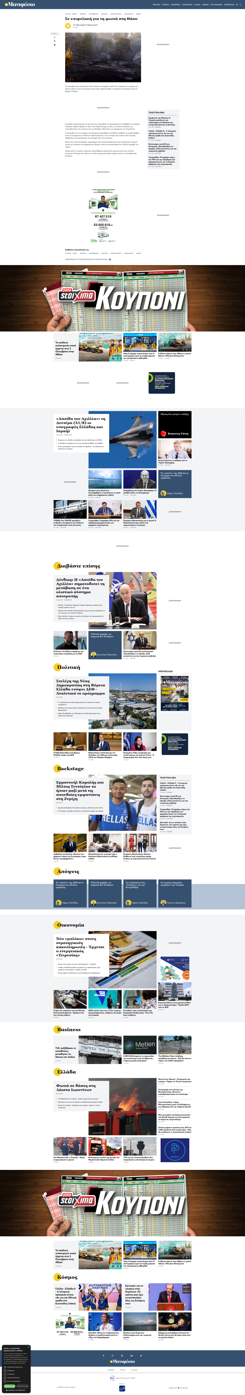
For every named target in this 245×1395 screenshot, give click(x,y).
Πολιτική (68, 667)
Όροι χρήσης (111, 1370)
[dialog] (16, 1369)
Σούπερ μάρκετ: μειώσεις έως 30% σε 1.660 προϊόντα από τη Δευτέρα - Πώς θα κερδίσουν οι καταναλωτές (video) (174, 1129)
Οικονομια (175, 5)
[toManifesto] (20, 4)
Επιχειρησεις (187, 5)
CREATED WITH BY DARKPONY (178, 1388)
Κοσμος (205, 5)
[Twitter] (122, 1355)
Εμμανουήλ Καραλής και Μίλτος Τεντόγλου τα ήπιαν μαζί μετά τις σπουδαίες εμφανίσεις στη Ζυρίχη (80, 790)
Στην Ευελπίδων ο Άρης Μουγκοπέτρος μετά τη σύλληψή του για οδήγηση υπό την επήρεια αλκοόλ (174, 1104)
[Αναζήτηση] (240, 4)
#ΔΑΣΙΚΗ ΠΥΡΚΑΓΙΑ (116, 14)
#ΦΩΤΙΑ (74, 14)
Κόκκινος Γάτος (178, 433)
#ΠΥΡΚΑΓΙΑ (83, 14)
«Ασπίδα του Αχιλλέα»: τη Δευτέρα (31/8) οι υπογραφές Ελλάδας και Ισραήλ (80, 425)
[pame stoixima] (122, 298)
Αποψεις (165, 5)
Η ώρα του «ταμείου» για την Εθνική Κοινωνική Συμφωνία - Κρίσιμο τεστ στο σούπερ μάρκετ (68, 1012)
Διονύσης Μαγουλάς (107, 654)
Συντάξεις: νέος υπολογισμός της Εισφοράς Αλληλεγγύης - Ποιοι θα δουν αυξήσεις (138, 1012)
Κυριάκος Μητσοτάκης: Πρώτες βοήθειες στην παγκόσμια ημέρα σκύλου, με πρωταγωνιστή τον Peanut (139, 856)
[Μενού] (237, 4)
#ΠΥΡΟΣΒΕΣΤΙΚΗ (93, 14)
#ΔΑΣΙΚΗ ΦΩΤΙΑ (128, 14)
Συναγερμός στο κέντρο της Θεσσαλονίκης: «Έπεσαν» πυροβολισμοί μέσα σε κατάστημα (173, 1091)
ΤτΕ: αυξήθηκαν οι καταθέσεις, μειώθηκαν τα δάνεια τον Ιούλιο (65, 1052)
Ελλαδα (197, 5)
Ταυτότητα (122, 1370)
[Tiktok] (141, 1355)
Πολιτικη (156, 5)
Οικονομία (70, 925)
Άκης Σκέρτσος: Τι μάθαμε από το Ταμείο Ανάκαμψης (172, 461)
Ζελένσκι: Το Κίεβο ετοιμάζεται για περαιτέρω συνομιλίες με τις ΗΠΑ (68, 652)
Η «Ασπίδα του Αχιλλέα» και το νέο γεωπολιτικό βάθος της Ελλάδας (80, 443)
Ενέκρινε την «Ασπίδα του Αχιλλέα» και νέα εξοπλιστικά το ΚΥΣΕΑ (80, 440)
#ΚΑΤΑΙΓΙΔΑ (104, 14)
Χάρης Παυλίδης (175, 493)
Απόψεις (68, 871)
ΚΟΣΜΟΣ (158, 127)
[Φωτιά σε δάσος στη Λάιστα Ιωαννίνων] (123, 1106)
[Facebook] (103, 1355)
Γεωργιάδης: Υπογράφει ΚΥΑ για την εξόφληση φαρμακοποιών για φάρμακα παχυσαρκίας (103, 522)
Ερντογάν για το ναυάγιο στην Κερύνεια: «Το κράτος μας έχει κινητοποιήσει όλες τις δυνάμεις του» (174, 825)
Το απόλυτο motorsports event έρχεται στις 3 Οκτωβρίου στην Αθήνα (65, 348)
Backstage (70, 768)
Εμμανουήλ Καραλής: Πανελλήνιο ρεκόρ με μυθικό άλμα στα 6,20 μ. (80, 808)
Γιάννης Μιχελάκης (176, 903)
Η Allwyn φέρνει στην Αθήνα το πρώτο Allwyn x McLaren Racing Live (174, 354)
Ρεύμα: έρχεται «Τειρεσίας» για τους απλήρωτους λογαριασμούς (79, 973)
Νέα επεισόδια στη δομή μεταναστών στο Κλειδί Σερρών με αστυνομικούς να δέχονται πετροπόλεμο (174, 1117)
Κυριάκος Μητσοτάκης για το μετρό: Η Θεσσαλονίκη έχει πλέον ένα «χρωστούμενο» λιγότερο (139, 522)
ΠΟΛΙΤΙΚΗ (158, 166)
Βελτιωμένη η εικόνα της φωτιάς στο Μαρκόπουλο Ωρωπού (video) (80, 1102)
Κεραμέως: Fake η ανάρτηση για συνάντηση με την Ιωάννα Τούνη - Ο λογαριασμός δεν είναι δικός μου (138, 755)
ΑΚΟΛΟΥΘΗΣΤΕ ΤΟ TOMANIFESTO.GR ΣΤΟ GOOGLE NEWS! (86, 259)
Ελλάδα (66, 1072)
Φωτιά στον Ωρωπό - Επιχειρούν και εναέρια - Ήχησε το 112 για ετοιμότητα (174, 1080)
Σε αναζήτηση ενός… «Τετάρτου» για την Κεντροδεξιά (136, 885)
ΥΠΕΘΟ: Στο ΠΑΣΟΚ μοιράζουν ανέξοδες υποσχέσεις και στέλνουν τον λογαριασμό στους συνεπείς (68, 522)
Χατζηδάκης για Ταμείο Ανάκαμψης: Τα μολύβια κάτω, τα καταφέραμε (139, 491)
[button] (16, 1390)
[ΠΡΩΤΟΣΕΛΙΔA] (175, 693)
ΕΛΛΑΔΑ (68, 14)
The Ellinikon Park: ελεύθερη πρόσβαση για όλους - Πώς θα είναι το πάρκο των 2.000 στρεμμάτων (174, 1058)
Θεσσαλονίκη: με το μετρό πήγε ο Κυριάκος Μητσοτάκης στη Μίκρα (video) (102, 856)
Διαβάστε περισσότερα (18, 1363)
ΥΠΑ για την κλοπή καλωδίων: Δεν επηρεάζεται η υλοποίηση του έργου (138, 1158)
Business (69, 1029)
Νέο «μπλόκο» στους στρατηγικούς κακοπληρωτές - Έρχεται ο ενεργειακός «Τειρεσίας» (80, 947)
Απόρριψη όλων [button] (22, 1386)
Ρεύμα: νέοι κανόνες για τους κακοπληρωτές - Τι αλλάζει (77, 964)
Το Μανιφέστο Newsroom (85, 25)
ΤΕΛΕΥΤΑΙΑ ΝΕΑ (156, 112)
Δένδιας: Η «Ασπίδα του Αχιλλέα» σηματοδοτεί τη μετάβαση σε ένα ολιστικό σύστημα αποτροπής (80, 588)
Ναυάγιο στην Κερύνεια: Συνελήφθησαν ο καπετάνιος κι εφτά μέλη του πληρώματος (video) (104, 492)
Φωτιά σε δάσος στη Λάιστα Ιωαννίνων (76, 1088)
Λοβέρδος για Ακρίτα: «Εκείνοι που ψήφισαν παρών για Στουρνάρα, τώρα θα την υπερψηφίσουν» (69, 856)
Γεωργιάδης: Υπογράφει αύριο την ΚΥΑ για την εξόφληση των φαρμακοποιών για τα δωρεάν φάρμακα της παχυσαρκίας (162, 160)
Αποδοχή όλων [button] (9, 1386)
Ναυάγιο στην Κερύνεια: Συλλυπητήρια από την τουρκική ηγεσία (137, 1335)
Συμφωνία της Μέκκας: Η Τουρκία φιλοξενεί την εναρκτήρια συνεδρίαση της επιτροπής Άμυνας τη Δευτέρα (162, 121)
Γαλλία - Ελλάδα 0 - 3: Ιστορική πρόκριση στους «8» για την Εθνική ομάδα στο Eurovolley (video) (162, 134)
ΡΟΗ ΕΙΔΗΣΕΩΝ (216, 5)
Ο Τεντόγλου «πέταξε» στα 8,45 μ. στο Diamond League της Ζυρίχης (80, 811)
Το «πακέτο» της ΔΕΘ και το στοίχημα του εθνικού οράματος (174, 475)
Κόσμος (67, 1277)
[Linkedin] (55, 44)
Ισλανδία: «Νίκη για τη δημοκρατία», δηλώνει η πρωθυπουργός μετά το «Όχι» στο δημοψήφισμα (103, 1335)
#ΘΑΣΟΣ (138, 14)
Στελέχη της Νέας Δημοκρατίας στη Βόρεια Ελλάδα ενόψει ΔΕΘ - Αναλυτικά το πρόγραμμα (80, 687)
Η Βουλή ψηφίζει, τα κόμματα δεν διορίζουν (102, 635)
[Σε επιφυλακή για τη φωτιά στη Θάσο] (54, 37)
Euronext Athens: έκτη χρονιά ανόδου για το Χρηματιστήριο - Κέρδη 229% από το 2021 (174, 1004)
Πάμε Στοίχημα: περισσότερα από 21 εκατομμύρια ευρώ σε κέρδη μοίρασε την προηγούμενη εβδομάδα (139, 355)
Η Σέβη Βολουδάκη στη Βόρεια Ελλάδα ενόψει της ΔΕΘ (66, 754)
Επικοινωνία (134, 1370)
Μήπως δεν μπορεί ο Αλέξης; (175, 414)
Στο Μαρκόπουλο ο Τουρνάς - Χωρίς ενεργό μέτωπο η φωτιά (78, 1099)
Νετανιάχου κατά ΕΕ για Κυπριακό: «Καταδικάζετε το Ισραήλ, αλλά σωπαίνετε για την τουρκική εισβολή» (163, 147)
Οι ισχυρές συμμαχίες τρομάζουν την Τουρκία (172, 883)
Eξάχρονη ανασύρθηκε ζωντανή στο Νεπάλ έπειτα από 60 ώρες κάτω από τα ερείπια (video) (174, 1335)
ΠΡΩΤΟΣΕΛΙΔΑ (229, 5)
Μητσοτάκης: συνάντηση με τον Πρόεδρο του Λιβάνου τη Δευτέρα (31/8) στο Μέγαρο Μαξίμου (102, 755)
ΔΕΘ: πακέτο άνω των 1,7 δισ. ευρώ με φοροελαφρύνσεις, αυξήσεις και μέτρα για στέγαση (105, 1012)
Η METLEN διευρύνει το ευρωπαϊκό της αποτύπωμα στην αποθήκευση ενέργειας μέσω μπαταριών (138, 1058)
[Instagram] (112, 1355)
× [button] (28, 1347)
